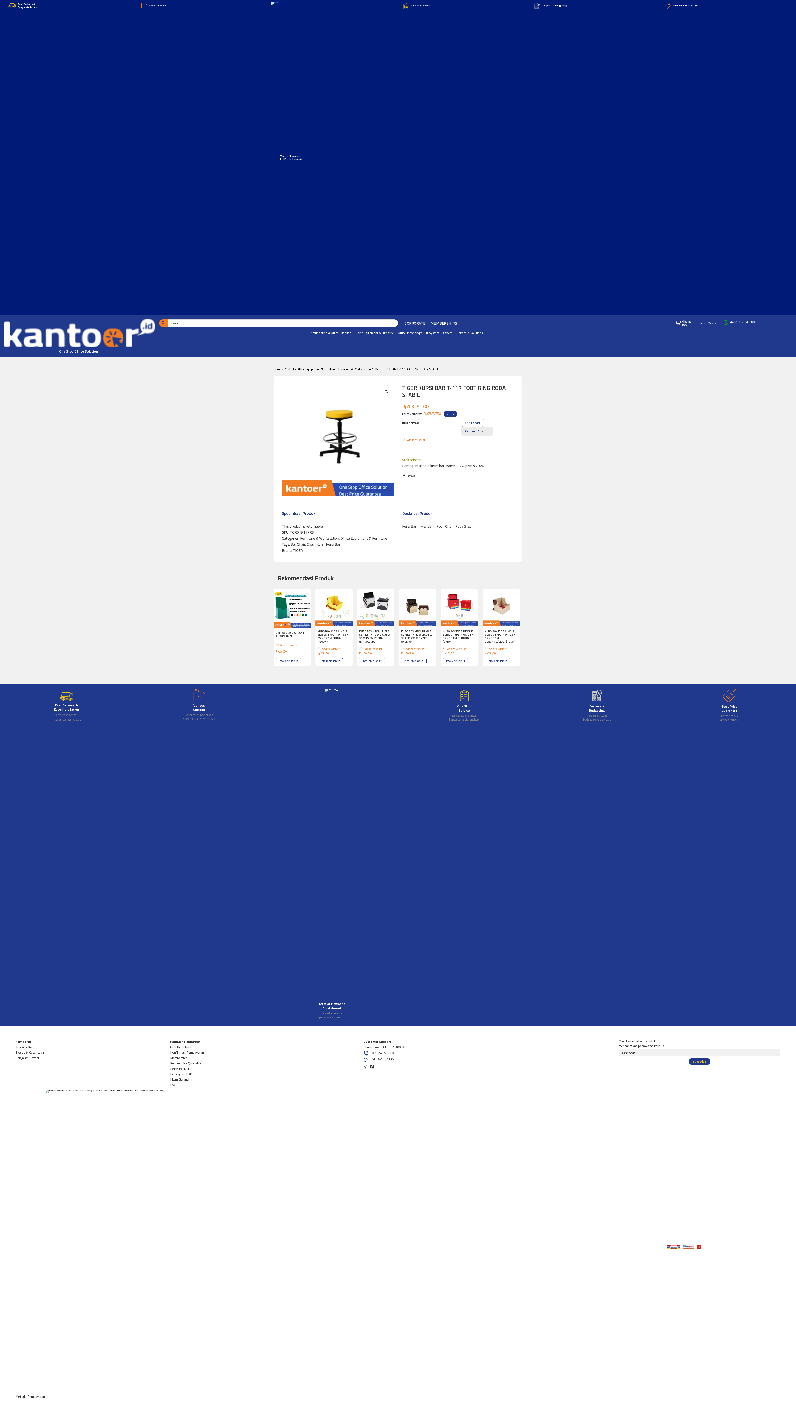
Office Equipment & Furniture (316, 369)
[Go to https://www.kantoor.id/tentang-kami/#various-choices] (199, 705)
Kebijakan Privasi (27, 1057)
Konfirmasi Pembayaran (187, 1052)
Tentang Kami (25, 1047)
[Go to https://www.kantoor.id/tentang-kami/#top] (331, 854)
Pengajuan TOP (181, 1073)
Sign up (450, 414)
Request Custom (477, 431)
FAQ (173, 1084)
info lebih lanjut (288, 661)
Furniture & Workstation (354, 369)
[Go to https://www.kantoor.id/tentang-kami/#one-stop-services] (464, 706)
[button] (413, 439)
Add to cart (473, 422)
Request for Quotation (186, 1063)
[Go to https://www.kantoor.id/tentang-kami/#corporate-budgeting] (597, 706)
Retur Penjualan (181, 1068)
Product (289, 369)
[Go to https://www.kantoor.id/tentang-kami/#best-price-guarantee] (729, 706)
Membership (178, 1057)
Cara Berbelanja (180, 1047)
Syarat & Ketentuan (30, 1052)
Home (278, 369)
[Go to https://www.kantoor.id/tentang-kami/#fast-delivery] (66, 706)
